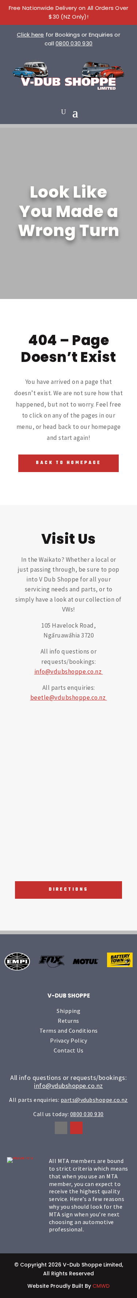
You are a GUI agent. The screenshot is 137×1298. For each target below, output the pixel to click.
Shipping (68, 1010)
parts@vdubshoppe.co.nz (94, 1099)
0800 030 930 (74, 43)
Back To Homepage (68, 463)
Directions (68, 889)
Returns (68, 1020)
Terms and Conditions (68, 1030)
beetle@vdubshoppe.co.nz (68, 697)
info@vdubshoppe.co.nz (68, 671)
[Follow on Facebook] (61, 1128)
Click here (30, 34)
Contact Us (68, 1050)
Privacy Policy (68, 1040)
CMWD (101, 1286)
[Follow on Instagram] (76, 1128)
